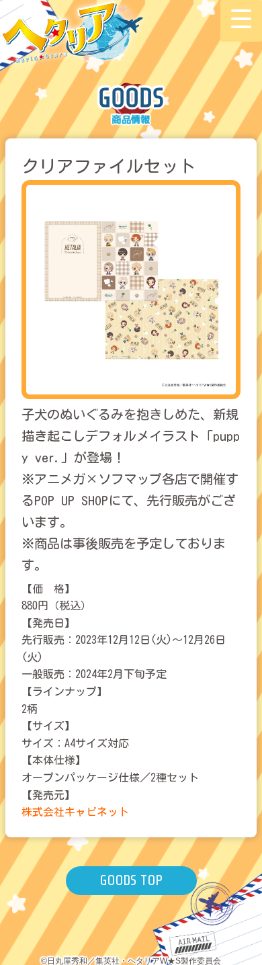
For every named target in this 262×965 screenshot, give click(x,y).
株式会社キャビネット (75, 811)
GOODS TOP (131, 880)
